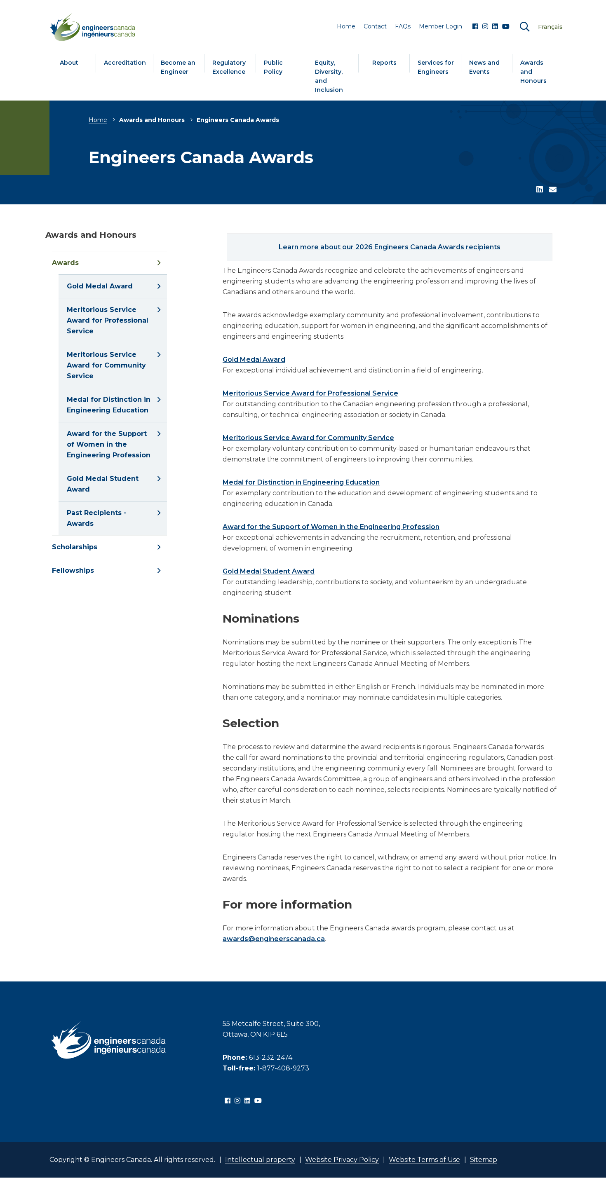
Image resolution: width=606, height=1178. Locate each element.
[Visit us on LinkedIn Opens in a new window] (495, 27)
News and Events (484, 67)
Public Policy (273, 67)
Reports (384, 62)
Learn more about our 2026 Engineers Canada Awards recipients (389, 247)
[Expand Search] (525, 27)
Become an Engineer (178, 67)
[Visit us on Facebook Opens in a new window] (475, 27)
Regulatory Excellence (229, 67)
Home (98, 120)
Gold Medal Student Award (269, 571)
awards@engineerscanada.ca (274, 939)
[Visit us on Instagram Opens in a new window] (485, 27)
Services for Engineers (436, 67)
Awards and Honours (533, 71)
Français (550, 26)
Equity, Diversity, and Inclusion (329, 76)
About (69, 62)
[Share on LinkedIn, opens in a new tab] (539, 190)
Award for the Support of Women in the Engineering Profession (331, 527)
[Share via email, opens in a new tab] (553, 190)
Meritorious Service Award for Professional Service (310, 393)
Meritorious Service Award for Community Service (308, 438)
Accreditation (125, 62)
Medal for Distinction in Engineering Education (301, 482)
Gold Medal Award (254, 359)
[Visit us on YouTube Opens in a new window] (506, 27)
